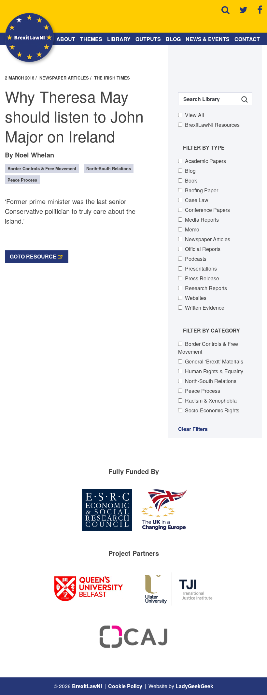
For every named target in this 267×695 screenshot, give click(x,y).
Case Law (196, 200)
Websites (195, 298)
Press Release (202, 278)
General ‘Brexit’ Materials (214, 361)
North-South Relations (210, 381)
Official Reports (202, 249)
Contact (247, 39)
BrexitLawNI (87, 686)
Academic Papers (205, 161)
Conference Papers (207, 210)
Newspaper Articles (207, 239)
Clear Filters (193, 429)
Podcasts (195, 258)
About (65, 39)
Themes (91, 39)
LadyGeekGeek (194, 686)
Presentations (201, 268)
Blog (173, 39)
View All (194, 115)
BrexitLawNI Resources (212, 124)
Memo (192, 229)
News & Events (208, 39)
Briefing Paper (201, 190)
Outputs (148, 39)
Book (191, 180)
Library (119, 39)
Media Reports (202, 219)
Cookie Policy (125, 686)
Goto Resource (33, 256)
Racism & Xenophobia (211, 400)
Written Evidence (204, 307)
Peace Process (202, 390)
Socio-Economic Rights (212, 410)
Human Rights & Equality (214, 371)
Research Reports (206, 288)
